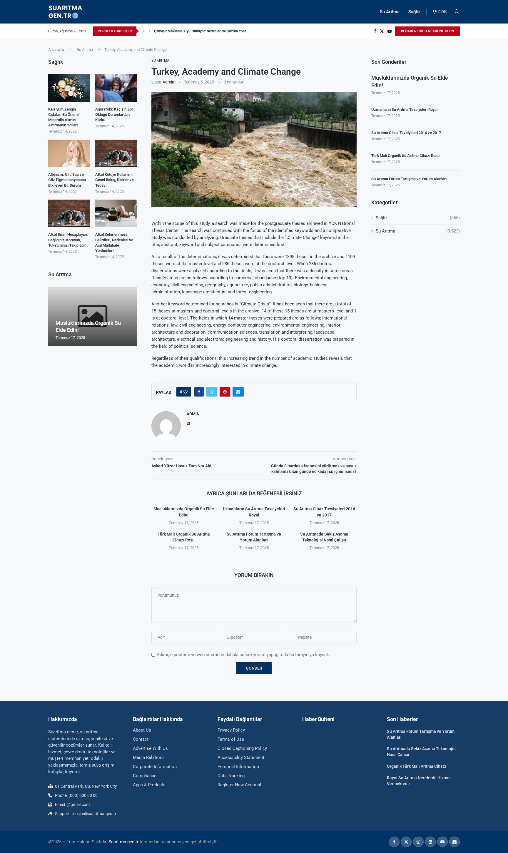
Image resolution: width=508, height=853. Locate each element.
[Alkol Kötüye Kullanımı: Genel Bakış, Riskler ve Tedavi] (116, 153)
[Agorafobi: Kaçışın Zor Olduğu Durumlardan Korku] (116, 88)
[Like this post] (185, 392)
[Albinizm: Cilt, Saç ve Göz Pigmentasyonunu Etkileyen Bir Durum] (69, 153)
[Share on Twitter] (211, 392)
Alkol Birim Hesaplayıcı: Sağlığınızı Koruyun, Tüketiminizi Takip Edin (68, 239)
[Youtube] (389, 31)
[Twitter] (382, 31)
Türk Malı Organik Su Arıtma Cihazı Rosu (405, 155)
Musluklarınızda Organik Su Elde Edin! (409, 81)
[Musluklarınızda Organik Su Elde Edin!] (92, 316)
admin (168, 82)
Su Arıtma (390, 11)
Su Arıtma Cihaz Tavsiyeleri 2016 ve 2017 (406, 133)
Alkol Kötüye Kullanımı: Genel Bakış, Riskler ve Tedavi (114, 179)
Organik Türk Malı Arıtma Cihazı (416, 766)
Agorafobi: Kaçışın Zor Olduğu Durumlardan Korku (114, 114)
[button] (143, 31)
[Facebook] (375, 31)
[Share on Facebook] (199, 392)
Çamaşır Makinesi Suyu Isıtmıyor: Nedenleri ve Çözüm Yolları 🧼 (204, 31)
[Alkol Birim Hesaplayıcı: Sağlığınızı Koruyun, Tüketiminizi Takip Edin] (69, 213)
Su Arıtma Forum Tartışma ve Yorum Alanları (409, 179)
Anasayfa (56, 49)
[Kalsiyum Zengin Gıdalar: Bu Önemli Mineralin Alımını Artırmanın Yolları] (69, 88)
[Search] (457, 11)
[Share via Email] (238, 392)
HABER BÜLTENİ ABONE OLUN (429, 31)
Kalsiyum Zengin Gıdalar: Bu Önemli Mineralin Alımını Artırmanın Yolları (63, 117)
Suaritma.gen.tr (123, 841)
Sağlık (414, 11)
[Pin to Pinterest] (225, 392)
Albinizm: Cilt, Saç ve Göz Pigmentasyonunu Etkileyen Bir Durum (67, 179)
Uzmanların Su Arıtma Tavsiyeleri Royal (404, 109)
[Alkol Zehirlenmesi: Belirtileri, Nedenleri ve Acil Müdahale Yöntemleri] (116, 213)
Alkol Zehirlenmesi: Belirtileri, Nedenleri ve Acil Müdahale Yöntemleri (114, 242)
